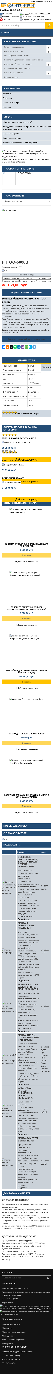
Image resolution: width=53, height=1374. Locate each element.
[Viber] (22, 347)
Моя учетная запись (11, 1324)
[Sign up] (48, 1277)
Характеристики (26, 360)
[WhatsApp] (26, 347)
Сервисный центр (11, 134)
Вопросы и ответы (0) (27, 413)
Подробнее (23, 919)
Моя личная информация (13, 1340)
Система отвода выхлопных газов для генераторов (26, 545)
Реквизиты (7, 98)
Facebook (14, 17)
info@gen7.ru (10, 1363)
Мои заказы (7, 1328)
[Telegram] (34, 347)
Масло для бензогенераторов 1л (27, 734)
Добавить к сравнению (27, 561)
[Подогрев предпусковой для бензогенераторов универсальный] (26, 588)
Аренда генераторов (12, 138)
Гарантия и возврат (11, 102)
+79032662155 (43, 14)
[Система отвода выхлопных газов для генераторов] (26, 525)
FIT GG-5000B (24, 173)
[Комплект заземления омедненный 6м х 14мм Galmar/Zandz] (26, 776)
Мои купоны (7, 1343)
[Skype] (30, 347)
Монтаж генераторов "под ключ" (17, 122)
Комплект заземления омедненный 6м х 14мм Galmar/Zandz (26, 796)
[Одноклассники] (7, 347)
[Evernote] (15, 347)
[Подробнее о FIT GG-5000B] (9, 178)
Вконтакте (7, 14)
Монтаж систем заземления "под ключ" (20, 143)
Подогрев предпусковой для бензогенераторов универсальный (26, 608)
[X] (11, 347)
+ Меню (5, 32)
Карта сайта (7, 1303)
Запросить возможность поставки (26, 292)
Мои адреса (7, 1336)
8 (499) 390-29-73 (11, 10)
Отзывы (46, 367)
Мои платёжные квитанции (14, 1332)
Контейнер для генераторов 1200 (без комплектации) (26, 671)
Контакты (7, 107)
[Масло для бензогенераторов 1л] (26, 714)
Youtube (6, 19)
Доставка (7, 94)
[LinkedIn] (19, 347)
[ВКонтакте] (3, 347)
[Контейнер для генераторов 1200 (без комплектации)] (26, 651)
